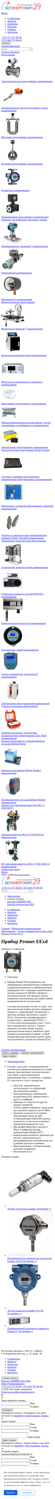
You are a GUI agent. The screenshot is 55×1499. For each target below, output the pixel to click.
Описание (12, 977)
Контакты (12, 32)
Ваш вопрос (34, 1437)
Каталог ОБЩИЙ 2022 (19, 901)
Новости (11, 21)
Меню (4, 13)
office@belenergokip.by (13, 1383)
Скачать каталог (10, 1378)
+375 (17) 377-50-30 (11, 37)
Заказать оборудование (32, 1053)
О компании (13, 18)
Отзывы (11, 29)
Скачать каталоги (10, 52)
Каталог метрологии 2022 (20, 904)
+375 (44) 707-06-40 (11, 40)
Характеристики (16, 1061)
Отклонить (27, 1492)
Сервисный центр (10, 46)
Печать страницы (10, 1053)
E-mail (33, 1427)
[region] (27, 1483)
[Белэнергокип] (21, 10)
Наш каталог (14, 896)
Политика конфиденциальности (18, 1392)
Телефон (34, 1406)
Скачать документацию (13, 1050)
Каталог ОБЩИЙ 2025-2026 (16, 1381)
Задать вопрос (9, 1056)
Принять (10, 1492)
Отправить (7, 1410)
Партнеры (12, 24)
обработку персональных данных (31, 1415)
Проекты (12, 26)
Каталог (6, 43)
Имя (32, 1403)
